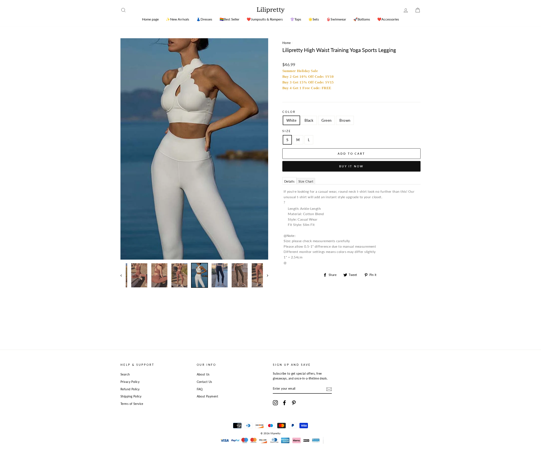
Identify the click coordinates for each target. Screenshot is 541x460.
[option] (194, 149)
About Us (203, 374)
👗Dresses (204, 19)
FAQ (200, 389)
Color (289, 111)
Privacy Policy (129, 382)
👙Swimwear (336, 19)
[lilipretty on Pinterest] (293, 402)
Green (326, 120)
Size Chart (305, 181)
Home (286, 43)
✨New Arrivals (177, 19)
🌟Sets (313, 19)
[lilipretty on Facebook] (284, 402)
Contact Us (204, 382)
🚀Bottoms (361, 19)
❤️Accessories (388, 19)
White (291, 120)
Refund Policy (130, 389)
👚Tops (295, 19)
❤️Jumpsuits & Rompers (265, 19)
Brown (344, 120)
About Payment (207, 396)
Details (289, 181)
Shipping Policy (130, 396)
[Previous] (123, 275)
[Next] (265, 275)
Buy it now (351, 166)
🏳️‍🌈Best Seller (229, 19)
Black (309, 120)
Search (125, 374)
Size (286, 131)
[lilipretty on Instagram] (275, 402)
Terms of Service (131, 403)
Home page (150, 19)
